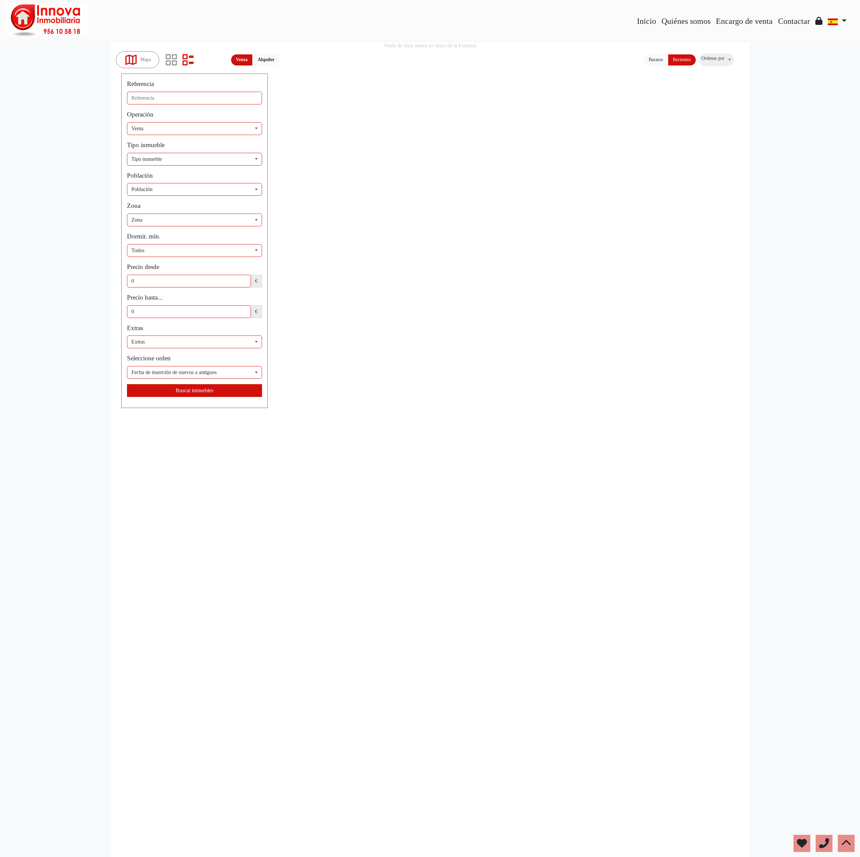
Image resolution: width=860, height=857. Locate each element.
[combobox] (716, 59)
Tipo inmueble (146, 144)
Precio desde (143, 266)
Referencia (140, 83)
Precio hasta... (145, 297)
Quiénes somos (686, 21)
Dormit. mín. (144, 236)
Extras (135, 327)
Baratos (656, 59)
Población (140, 175)
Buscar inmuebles (194, 390)
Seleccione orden (149, 358)
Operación (140, 114)
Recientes (682, 59)
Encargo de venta (744, 21)
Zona (133, 205)
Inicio (646, 21)
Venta (242, 59)
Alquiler (266, 59)
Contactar (794, 21)
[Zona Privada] (819, 21)
